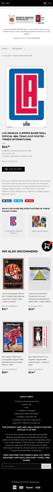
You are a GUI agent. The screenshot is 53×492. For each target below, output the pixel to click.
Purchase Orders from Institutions (26, 420)
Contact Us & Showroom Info (27, 401)
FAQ (26, 407)
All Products (17, 48)
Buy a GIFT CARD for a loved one (26, 423)
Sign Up (46, 466)
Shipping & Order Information (26, 414)
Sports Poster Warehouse (28, 482)
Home (4, 48)
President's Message (26, 411)
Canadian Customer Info (26, 417)
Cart (49, 3)
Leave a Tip (26, 404)
